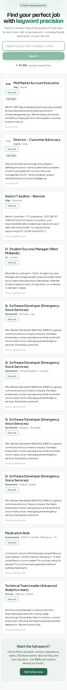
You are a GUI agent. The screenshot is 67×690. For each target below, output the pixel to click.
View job (11, 92)
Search (33, 56)
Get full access (33, 671)
